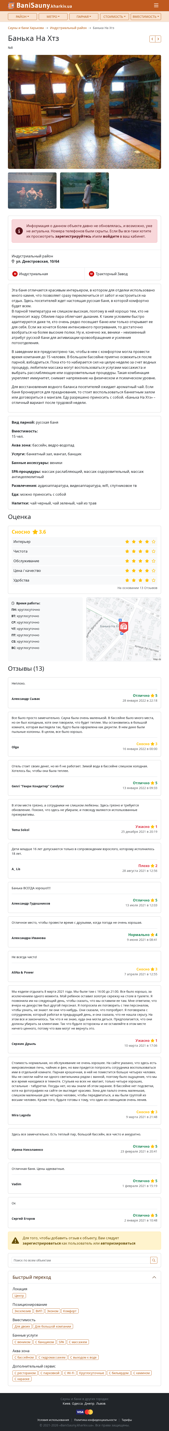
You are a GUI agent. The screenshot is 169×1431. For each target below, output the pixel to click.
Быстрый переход (32, 1277)
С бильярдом (119, 1373)
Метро (52, 16)
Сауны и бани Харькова (26, 28)
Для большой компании (53, 1326)
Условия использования (53, 1420)
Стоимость (113, 16)
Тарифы (127, 1420)
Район (21, 16)
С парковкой (49, 1373)
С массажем (78, 1342)
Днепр (89, 1403)
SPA (61, 1342)
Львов (100, 1403)
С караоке (22, 1379)
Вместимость (144, 16)
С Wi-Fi (69, 1373)
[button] (152, 39)
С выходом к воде (83, 1357)
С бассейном (24, 1357)
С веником (22, 1342)
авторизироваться (118, 1243)
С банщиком (44, 1342)
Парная (83, 16)
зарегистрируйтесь (73, 236)
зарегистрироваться (42, 1243)
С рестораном (25, 1373)
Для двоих (22, 1326)
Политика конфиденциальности (95, 1420)
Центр (19, 1296)
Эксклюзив (23, 1311)
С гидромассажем (52, 1357)
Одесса (77, 1403)
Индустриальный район (68, 28)
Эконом (52, 1311)
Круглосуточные (91, 1373)
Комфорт (70, 1311)
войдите (111, 236)
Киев (66, 1403)
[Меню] (156, 5)
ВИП (39, 1311)
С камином (141, 1373)
